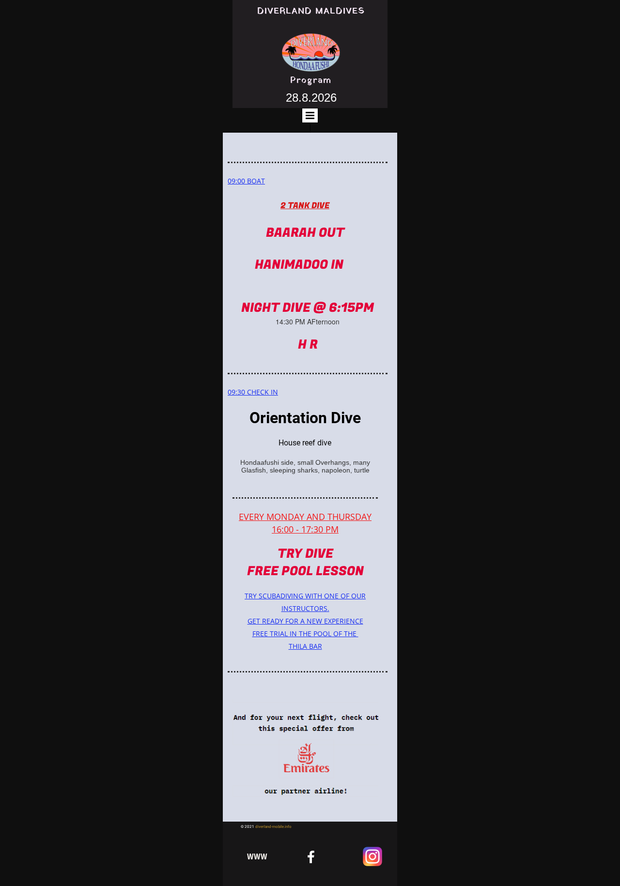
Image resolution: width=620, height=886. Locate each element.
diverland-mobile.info (273, 827)
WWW (257, 856)
